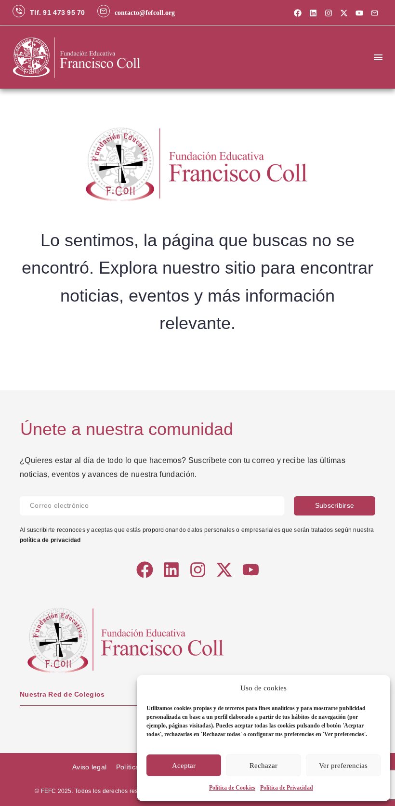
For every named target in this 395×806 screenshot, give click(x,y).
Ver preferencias (343, 765)
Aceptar (184, 765)
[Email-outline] (374, 13)
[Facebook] (297, 13)
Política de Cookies (232, 787)
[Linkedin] (313, 13)
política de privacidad (50, 540)
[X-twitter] (344, 13)
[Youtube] (359, 13)
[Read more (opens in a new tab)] (49, 13)
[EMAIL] (157, 505)
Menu (378, 57)
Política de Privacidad (286, 787)
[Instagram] (328, 13)
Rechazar (263, 765)
